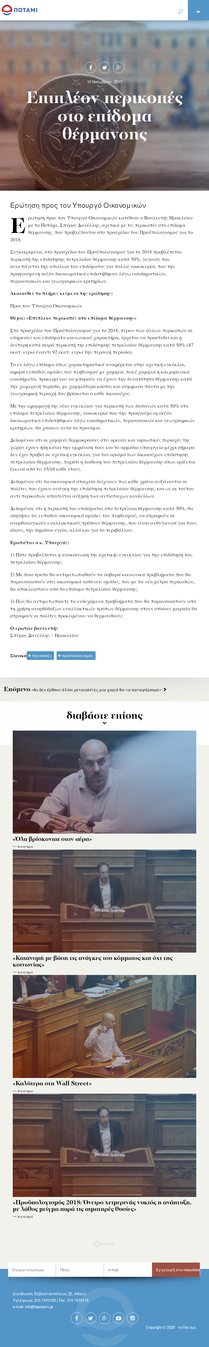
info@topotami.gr (39, 1306)
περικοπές (41, 655)
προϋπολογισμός (77, 655)
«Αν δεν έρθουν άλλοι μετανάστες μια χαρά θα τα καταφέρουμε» (82, 689)
